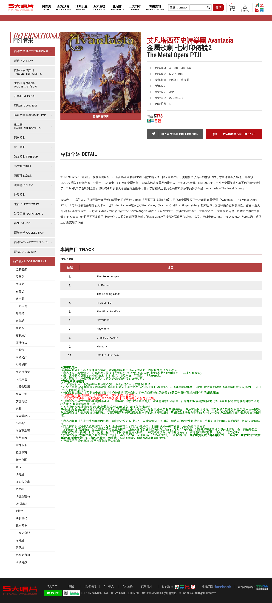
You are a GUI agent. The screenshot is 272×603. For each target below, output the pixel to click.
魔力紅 (20, 489)
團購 (71, 586)
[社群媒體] (222, 586)
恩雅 (18, 408)
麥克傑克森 (23, 481)
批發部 (117, 8)
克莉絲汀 (21, 335)
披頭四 (20, 328)
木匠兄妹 (21, 357)
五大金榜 (99, 8)
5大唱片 (21, 7)
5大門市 (52, 586)
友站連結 (146, 586)
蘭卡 (18, 467)
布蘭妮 (20, 291)
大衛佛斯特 (23, 372)
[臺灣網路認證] (261, 587)
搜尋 (218, 7)
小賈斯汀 (21, 423)
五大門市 (135, 8)
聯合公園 (21, 459)
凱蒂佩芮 (21, 437)
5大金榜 (128, 586)
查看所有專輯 (101, 116)
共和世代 (21, 518)
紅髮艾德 (21, 394)
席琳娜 (20, 540)
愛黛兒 (20, 276)
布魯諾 (20, 320)
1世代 (19, 511)
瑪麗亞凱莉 (23, 496)
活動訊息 (82, 8)
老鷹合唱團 (23, 386)
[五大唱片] (20, 590)
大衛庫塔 (21, 379)
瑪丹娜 (20, 474)
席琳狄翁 (21, 342)
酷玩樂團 (21, 364)
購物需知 (155, 8)
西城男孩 (21, 562)
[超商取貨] (184, 587)
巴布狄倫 (21, 306)
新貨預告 (63, 8)
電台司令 (21, 525)
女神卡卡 (21, 445)
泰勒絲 (20, 547)
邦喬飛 (20, 313)
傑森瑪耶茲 (23, 415)
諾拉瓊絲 (21, 503)
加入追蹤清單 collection (179, 134)
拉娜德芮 (21, 452)
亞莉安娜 (21, 269)
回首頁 (46, 8)
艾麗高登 (21, 401)
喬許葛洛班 (23, 430)
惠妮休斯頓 (23, 555)
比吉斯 (20, 298)
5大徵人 (109, 586)
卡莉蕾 (20, 350)
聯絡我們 (90, 586)
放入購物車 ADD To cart (239, 134)
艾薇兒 (20, 284)
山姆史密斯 (23, 533)
